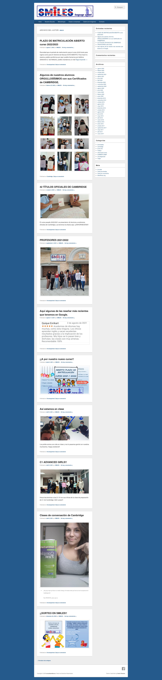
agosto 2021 (100, 76)
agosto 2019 (100, 104)
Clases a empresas (74, 22)
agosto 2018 (100, 112)
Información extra (102, 152)
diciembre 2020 (101, 82)
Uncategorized (51, 64)
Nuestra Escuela (50, 22)
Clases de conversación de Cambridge (62, 515)
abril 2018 (100, 118)
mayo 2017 (100, 130)
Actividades (100, 144)
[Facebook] (123, 668)
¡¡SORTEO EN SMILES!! (53, 613)
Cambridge (50, 176)
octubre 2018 (100, 110)
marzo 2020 (100, 92)
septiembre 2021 (101, 74)
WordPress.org (101, 175)
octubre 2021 (100, 72)
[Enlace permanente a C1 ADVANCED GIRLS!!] (64, 495)
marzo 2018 (100, 120)
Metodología (61, 22)
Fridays (99, 150)
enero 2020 (100, 96)
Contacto (101, 22)
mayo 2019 (100, 106)
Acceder (99, 169)
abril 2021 (100, 80)
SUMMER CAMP (102, 154)
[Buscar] (115, 7)
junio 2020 (100, 90)
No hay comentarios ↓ (68, 47)
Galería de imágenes (89, 22)
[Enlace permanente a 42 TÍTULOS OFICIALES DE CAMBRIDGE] (64, 220)
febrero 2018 (100, 122)
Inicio (40, 22)
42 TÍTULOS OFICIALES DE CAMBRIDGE (63, 187)
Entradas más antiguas (44, 660)
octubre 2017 (100, 126)
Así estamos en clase (52, 409)
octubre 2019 (100, 102)
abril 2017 (100, 132)
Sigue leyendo (81, 59)
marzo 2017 (100, 134)
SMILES (62, 30)
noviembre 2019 (101, 100)
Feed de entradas (102, 171)
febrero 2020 (100, 94)
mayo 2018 (100, 116)
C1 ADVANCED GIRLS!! (53, 462)
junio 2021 (100, 78)
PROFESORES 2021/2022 (54, 240)
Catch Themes (121, 673)
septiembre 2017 (101, 128)
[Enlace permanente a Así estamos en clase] (64, 442)
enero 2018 (100, 124)
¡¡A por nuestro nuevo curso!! (57, 359)
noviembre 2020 (101, 84)
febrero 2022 (100, 70)
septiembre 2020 (101, 86)
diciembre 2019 (101, 98)
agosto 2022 (100, 68)
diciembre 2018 (101, 108)
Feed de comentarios (103, 173)
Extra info (100, 148)
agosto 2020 (100, 88)
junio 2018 (100, 114)
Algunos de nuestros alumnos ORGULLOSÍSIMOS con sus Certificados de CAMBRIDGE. (63, 78)
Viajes (99, 158)
